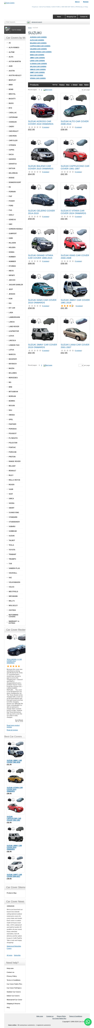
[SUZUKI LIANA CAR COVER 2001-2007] (75, 330)
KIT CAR (12, 308)
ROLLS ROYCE (14, 480)
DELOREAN (13, 173)
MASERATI (13, 359)
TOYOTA (12, 550)
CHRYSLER (13, 140)
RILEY (11, 475)
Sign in (77, 1)
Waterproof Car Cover (14, 1000)
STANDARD (13, 517)
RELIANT (12, 466)
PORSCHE (13, 452)
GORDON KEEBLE (16, 229)
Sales (81, 84)
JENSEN (12, 294)
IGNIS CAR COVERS (37, 55)
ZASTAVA (12, 610)
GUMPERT (13, 233)
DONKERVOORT (15, 182)
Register (85, 1)
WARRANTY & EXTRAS (14, 622)
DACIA (11, 154)
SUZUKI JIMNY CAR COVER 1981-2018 (14, 761)
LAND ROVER (14, 326)
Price (67, 84)
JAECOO (12, 280)
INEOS (11, 271)
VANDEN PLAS (14, 568)
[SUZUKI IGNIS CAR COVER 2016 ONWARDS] (42, 285)
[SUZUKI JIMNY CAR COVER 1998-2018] (75, 285)
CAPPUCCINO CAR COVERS (40, 46)
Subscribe (17, 955)
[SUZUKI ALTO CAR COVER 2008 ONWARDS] (75, 106)
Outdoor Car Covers (14, 992)
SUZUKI (12, 536)
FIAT (10, 196)
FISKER (12, 201)
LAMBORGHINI (14, 317)
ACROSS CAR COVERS (38, 37)
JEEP (11, 289)
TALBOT (12, 540)
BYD (10, 108)
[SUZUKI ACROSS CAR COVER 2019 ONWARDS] (42, 106)
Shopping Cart (71, 16)
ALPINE (12, 52)
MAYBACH (13, 364)
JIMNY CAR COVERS (37, 58)
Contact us (10, 972)
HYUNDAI (12, 266)
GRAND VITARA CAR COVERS (41, 52)
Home (30, 27)
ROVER (11, 485)
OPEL (11, 419)
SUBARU (12, 526)
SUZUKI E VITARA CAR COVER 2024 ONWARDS (73, 212)
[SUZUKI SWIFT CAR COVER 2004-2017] (15, 863)
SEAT (11, 494)
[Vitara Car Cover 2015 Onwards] (15, 776)
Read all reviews (12, 730)
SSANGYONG (14, 512)
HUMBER (12, 257)
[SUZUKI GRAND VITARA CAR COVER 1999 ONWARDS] (42, 240)
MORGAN (12, 396)
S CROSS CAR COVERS (38, 63)
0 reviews (45, 127)
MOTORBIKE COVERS (13, 616)
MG (10, 382)
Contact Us (83, 16)
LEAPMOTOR (14, 331)
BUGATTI (12, 99)
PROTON (12, 457)
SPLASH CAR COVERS (38, 66)
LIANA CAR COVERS (37, 61)
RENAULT (12, 471)
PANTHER (12, 424)
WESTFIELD (13, 591)
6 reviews (79, 306)
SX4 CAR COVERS (36, 75)
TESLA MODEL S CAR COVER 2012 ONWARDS (14, 661)
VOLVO (11, 587)
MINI (10, 387)
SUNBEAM (13, 531)
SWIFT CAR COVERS (37, 72)
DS (10, 187)
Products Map (11, 893)
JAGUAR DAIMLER (16, 285)
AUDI (10, 66)
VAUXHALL (13, 573)
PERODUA (13, 429)
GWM (11, 238)
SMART (11, 508)
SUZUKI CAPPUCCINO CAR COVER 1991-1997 (75, 167)
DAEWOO (12, 159)
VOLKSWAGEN (14, 582)
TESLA (11, 545)
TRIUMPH (12, 559)
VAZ (10, 578)
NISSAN (12, 406)
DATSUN (12, 168)
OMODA (12, 415)
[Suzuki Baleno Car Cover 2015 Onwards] (42, 151)
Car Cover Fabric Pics (14, 984)
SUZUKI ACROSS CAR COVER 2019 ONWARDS (40, 122)
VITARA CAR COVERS (38, 78)
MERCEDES (13, 378)
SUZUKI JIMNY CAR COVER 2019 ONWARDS (42, 345)
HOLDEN (12, 247)
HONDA (11, 252)
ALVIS (11, 57)
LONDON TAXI (14, 345)
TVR (10, 564)
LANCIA (12, 322)
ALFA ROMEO (14, 47)
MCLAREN (13, 373)
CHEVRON (13, 136)
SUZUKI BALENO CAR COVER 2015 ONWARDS (40, 167)
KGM (10, 299)
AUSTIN (12, 71)
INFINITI (12, 275)
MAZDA (11, 368)
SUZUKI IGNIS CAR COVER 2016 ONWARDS (42, 301)
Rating (86, 84)
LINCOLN (12, 340)
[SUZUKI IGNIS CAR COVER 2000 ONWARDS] (75, 240)
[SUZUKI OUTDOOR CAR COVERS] (47, 90)
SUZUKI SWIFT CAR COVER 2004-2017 (14, 875)
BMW (11, 85)
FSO (10, 210)
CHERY (11, 127)
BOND (11, 89)
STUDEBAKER (14, 522)
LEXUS (11, 336)
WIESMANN (13, 596)
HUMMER (12, 261)
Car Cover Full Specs (14, 988)
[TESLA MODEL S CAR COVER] (19, 657)
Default (75, 84)
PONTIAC (12, 447)
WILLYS (12, 601)
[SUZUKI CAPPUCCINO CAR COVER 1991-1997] (75, 151)
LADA (11, 313)
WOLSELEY (13, 605)
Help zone (10, 968)
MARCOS (12, 354)
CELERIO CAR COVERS (38, 49)
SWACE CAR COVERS (38, 69)
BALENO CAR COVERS (38, 43)
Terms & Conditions (13, 980)
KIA (10, 303)
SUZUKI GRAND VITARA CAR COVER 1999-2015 (40, 256)
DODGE (11, 178)
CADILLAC (13, 113)
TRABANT (12, 554)
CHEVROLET (13, 131)
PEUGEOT (13, 433)
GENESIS (12, 220)
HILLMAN (12, 243)
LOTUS (11, 350)
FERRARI (12, 192)
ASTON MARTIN (15, 61)
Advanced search (37, 22)
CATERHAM (13, 117)
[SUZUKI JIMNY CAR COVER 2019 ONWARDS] (42, 330)
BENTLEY (12, 80)
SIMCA (11, 498)
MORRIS (12, 401)
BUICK (11, 103)
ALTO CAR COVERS (37, 40)
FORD (11, 206)
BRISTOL (12, 94)
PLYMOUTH (13, 438)
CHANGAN (13, 122)
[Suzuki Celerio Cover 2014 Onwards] (42, 196)
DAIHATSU (13, 164)
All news (9, 955)
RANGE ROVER (14, 461)
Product (62, 84)
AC (10, 43)
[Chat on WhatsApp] (88, 1022)
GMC (10, 224)
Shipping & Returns (13, 1004)
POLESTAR (13, 443)
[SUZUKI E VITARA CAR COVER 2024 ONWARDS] (75, 196)
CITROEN (12, 145)
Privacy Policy (12, 976)
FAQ (8, 1007)
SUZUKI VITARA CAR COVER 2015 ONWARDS (15, 789)
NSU (10, 410)
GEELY (11, 215)
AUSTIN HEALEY (15, 75)
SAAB (11, 489)
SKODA (11, 503)
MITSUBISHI (13, 392)
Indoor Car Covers (13, 996)
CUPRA (11, 150)
